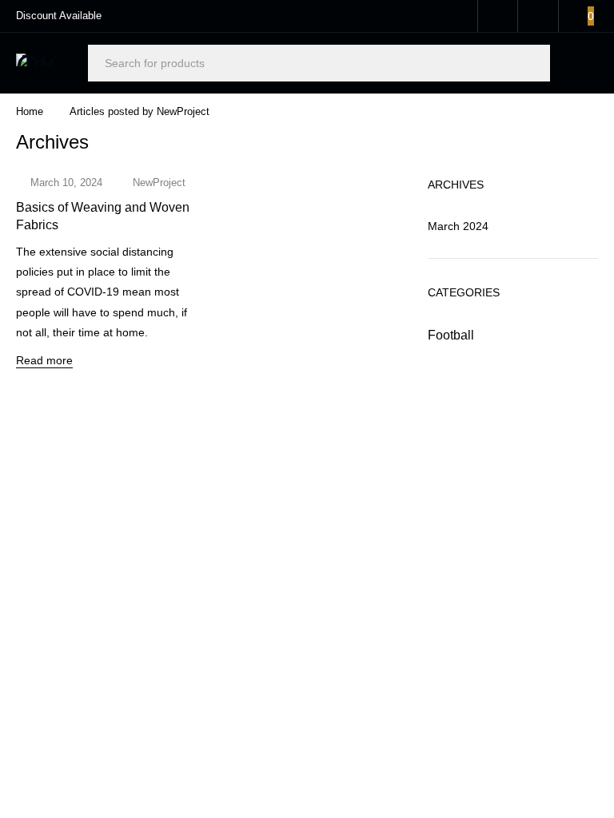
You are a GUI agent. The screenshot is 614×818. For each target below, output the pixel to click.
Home (29, 111)
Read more (44, 360)
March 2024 (458, 226)
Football (451, 335)
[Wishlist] (538, 16)
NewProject (159, 183)
